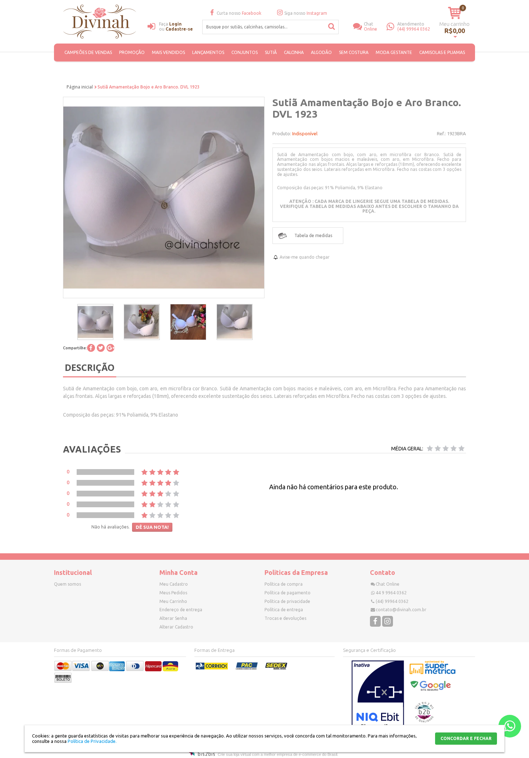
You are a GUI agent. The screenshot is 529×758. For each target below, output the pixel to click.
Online (370, 26)
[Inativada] (378, 696)
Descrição (89, 367)
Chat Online (387, 584)
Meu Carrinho (173, 601)
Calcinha (294, 52)
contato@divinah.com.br (401, 609)
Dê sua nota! (152, 527)
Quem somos (67, 584)
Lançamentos (208, 52)
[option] (95, 322)
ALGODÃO (321, 52)
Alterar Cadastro (176, 627)
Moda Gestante (394, 52)
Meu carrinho (454, 24)
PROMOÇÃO (132, 52)
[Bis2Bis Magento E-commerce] (202, 754)
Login (175, 24)
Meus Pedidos (173, 592)
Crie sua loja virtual (234, 754)
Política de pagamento (287, 592)
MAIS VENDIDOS (168, 52)
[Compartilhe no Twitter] (101, 348)
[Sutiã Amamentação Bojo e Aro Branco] (95, 322)
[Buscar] (332, 26)
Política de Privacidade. (92, 741)
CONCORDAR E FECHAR (466, 738)
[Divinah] (101, 23)
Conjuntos (244, 52)
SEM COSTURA (354, 52)
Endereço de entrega (180, 609)
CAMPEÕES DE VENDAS (88, 52)
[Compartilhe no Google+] (110, 348)
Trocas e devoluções (285, 618)
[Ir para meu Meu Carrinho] (454, 13)
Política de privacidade (287, 601)
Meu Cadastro (173, 584)
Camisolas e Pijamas (442, 52)
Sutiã (271, 52)
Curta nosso (239, 13)
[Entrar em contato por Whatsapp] (509, 726)
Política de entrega (283, 609)
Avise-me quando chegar (305, 257)
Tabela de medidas (313, 235)
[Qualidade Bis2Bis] (424, 720)
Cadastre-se (179, 29)
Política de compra (283, 584)
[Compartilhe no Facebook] (91, 348)
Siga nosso (305, 13)
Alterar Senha (173, 618)
